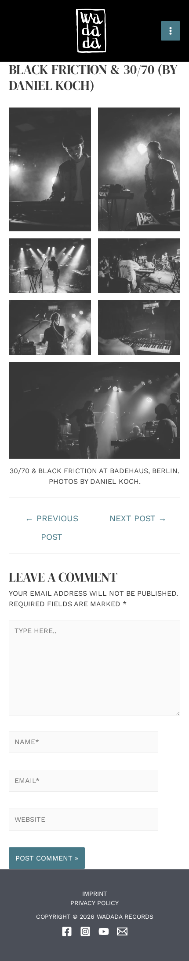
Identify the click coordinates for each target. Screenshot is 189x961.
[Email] (122, 931)
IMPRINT (94, 893)
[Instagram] (85, 931)
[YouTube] (103, 931)
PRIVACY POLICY (94, 902)
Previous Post (51, 521)
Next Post (138, 518)
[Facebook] (67, 931)
